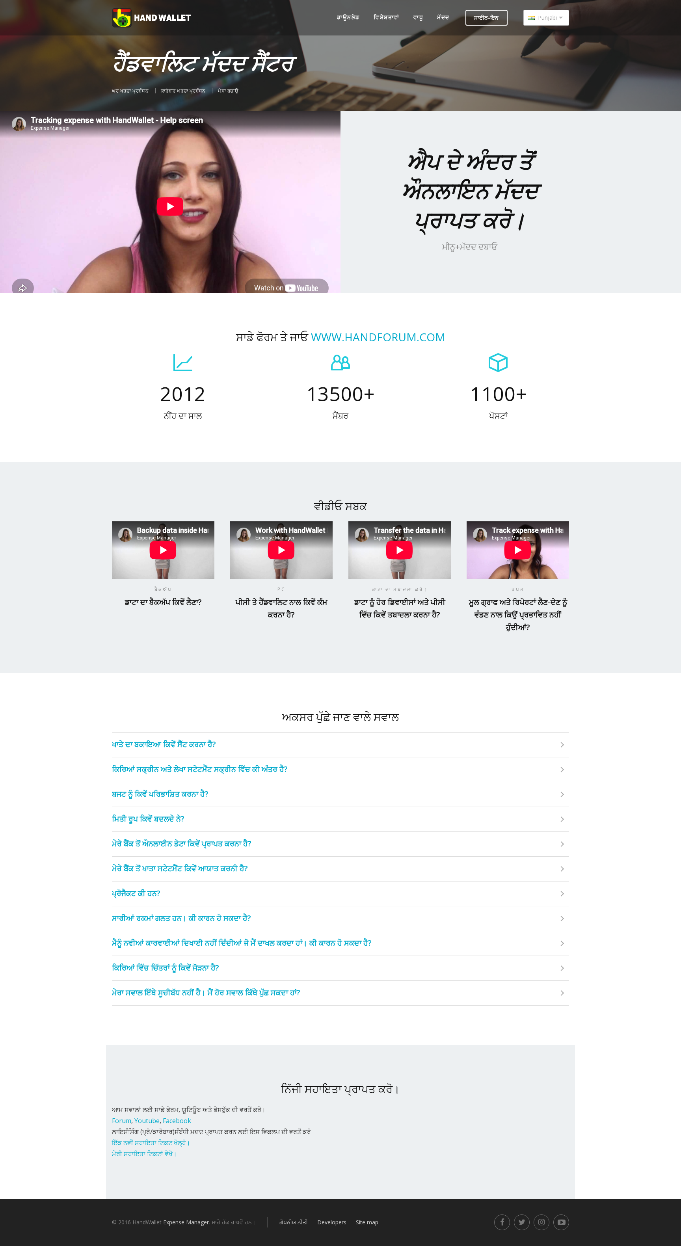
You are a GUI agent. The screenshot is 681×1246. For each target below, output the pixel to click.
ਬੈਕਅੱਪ (163, 589)
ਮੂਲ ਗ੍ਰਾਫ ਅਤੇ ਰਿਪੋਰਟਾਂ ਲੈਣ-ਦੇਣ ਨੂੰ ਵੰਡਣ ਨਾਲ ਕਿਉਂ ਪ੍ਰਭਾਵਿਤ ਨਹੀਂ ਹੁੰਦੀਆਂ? (518, 614)
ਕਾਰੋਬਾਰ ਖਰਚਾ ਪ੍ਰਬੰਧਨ (184, 90)
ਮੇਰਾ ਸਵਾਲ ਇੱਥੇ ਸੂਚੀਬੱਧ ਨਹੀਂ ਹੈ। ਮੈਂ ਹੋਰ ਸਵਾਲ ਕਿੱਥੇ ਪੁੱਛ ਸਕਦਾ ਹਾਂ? (206, 993)
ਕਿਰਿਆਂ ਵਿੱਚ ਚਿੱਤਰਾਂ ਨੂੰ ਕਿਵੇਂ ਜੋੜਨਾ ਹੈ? (165, 968)
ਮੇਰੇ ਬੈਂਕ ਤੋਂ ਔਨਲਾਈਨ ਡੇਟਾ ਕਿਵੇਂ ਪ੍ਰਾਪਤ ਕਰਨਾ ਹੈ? (181, 844)
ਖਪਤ (518, 589)
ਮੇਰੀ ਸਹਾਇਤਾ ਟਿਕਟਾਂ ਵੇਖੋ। (144, 1153)
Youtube (147, 1120)
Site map (367, 1222)
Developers (331, 1222)
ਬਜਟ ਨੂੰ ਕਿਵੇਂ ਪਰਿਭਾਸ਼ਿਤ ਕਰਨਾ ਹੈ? (160, 794)
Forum (121, 1120)
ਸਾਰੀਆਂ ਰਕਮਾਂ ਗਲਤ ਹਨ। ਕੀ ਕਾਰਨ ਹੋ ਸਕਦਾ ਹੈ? (181, 918)
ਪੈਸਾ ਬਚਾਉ (228, 90)
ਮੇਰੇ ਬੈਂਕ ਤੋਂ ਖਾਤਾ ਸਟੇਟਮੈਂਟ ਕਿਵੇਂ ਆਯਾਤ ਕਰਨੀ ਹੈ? (180, 868)
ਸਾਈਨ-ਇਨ (486, 17)
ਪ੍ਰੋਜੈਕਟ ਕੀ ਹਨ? (136, 893)
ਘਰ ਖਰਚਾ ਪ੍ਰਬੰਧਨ (131, 90)
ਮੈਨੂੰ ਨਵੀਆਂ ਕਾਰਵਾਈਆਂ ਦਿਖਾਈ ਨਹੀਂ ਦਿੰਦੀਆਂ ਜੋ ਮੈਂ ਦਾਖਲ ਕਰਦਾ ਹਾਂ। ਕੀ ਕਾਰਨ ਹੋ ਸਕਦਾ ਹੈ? (242, 943)
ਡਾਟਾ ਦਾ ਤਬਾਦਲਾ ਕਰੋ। (400, 589)
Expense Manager (186, 1222)
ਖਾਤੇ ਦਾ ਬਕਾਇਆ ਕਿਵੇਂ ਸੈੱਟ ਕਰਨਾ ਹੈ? (164, 744)
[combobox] (546, 18)
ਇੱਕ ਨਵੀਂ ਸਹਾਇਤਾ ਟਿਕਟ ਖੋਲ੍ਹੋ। (151, 1142)
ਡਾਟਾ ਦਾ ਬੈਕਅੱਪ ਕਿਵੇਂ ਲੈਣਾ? (163, 602)
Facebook (177, 1120)
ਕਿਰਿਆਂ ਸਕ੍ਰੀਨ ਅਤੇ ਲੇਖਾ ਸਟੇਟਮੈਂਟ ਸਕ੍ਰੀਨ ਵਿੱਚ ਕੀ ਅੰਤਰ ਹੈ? (200, 769)
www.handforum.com (378, 336)
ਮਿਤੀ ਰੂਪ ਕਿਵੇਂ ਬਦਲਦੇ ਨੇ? (148, 819)
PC (281, 589)
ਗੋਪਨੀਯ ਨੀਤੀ (293, 1222)
